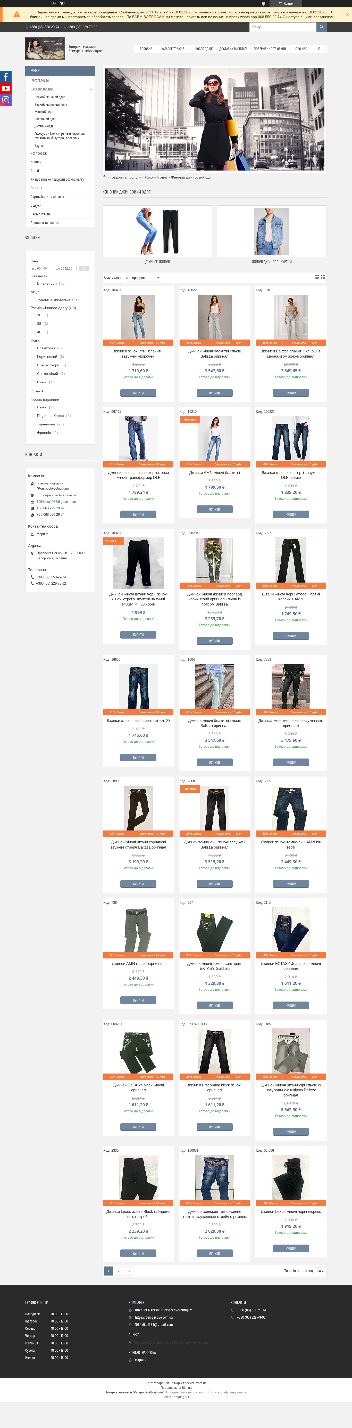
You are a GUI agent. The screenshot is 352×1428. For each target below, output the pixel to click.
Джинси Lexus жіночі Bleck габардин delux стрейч (138, 1214)
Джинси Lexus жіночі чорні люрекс (291, 1211)
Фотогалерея (40, 80)
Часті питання (41, 214)
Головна (146, 49)
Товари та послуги (125, 177)
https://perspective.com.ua (57, 495)
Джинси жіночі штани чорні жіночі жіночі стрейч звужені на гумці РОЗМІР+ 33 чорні (138, 599)
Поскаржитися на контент (185, 1392)
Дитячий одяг (44, 126)
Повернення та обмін (270, 49)
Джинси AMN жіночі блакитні (214, 472)
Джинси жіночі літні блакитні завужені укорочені (138, 353)
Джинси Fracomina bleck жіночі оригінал (214, 1087)
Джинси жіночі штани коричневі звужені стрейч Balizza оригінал (138, 844)
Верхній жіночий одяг (50, 97)
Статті (35, 171)
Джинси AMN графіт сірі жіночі (138, 963)
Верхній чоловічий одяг (51, 105)
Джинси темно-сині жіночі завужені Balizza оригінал (214, 844)
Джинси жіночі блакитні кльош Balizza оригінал (214, 353)
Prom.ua (201, 1383)
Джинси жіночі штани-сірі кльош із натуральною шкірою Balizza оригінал (291, 1090)
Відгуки (36, 206)
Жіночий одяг (156, 177)
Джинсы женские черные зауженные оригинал (290, 723)
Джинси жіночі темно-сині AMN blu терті (291, 844)
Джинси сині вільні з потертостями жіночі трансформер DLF (138, 475)
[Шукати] (321, 27)
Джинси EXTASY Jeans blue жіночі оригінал (291, 966)
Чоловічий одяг (45, 119)
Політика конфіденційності (226, 1392)
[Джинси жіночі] (157, 231)
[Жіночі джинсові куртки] (272, 231)
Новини (36, 162)
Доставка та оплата (233, 49)
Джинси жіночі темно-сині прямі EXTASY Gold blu (214, 966)
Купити (138, 393)
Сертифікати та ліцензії (47, 197)
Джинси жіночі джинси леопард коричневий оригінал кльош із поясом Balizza (214, 599)
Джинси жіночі (157, 262)
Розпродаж (204, 49)
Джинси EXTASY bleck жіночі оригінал (138, 1087)
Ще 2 (39, 390)
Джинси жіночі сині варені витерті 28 (138, 720)
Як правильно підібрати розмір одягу (57, 180)
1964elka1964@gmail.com (56, 502)
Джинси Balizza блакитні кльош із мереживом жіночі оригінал (291, 353)
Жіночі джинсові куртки (272, 262)
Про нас (301, 49)
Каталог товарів (173, 49)
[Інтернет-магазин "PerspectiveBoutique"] (45, 49)
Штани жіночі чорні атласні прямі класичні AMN (291, 596)
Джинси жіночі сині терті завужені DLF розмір (291, 475)
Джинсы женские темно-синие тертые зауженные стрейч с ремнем (215, 1214)
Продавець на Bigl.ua (176, 1388)
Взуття (39, 146)
